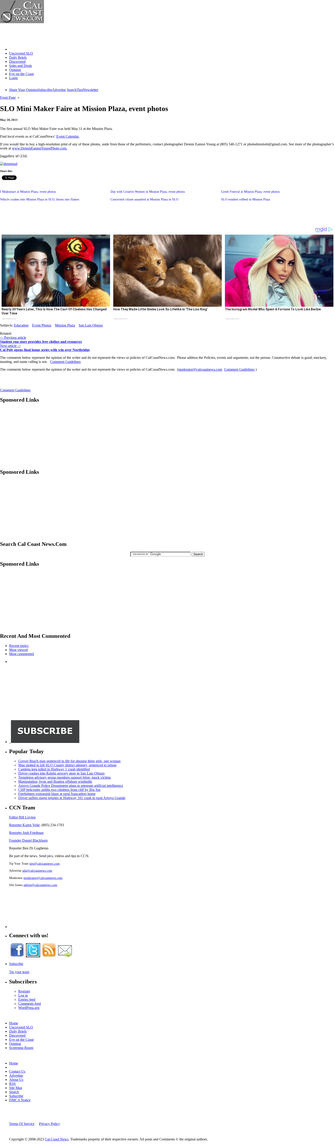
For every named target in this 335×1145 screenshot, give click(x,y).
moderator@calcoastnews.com (200, 369)
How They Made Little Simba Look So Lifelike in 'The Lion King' (160, 309)
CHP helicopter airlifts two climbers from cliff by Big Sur (59, 790)
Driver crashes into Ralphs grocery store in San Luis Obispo (61, 773)
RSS (12, 1084)
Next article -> (10, 346)
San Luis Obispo (91, 325)
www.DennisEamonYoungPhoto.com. (39, 148)
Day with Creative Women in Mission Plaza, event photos (148, 191)
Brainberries (9, 318)
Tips (80, 90)
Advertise (59, 90)
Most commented (21, 654)
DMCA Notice (20, 1100)
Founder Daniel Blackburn (28, 840)
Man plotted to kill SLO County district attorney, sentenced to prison (67, 765)
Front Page (8, 97)
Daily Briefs (18, 57)
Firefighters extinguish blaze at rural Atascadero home (56, 794)
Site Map (15, 1088)
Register (24, 991)
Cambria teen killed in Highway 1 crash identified (54, 769)
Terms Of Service (21, 1124)
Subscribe (45, 90)
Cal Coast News (56, 1139)
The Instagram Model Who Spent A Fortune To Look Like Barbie (273, 309)
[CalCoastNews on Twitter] (33, 956)
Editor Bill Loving (22, 817)
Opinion (15, 70)
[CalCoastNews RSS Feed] (49, 956)
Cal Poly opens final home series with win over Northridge (45, 350)
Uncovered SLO (21, 53)
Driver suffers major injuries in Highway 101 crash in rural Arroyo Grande (71, 798)
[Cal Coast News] (22, 22)
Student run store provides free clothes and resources (41, 342)
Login (13, 78)
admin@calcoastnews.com (40, 885)
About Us (16, 1080)
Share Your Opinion (23, 90)
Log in (23, 995)
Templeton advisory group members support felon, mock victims (64, 777)
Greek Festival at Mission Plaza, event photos (250, 191)
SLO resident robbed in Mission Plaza (245, 199)
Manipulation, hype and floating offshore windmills (55, 781)
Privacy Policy (49, 1124)
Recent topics (18, 646)
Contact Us (17, 1071)
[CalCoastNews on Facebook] (17, 956)
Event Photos (41, 325)
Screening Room (21, 1048)
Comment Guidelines (65, 362)
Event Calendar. (67, 136)
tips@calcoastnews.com (44, 863)
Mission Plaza (65, 325)
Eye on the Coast (21, 74)
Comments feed (29, 1004)
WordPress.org (28, 1008)
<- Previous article (13, 337)
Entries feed (26, 999)
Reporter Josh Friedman (26, 833)
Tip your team (19, 972)
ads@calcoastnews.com (37, 870)
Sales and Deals (20, 66)
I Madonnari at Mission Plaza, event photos (28, 191)
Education (21, 325)
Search (72, 90)
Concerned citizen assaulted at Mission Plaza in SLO (144, 199)
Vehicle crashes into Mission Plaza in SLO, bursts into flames (39, 199)
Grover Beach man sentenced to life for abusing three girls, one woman (69, 761)
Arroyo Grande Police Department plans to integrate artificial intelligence (70, 786)
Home (13, 49)
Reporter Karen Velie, (25, 825)
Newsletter (90, 90)
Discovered (17, 61)
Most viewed (18, 650)
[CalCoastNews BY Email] (65, 956)
